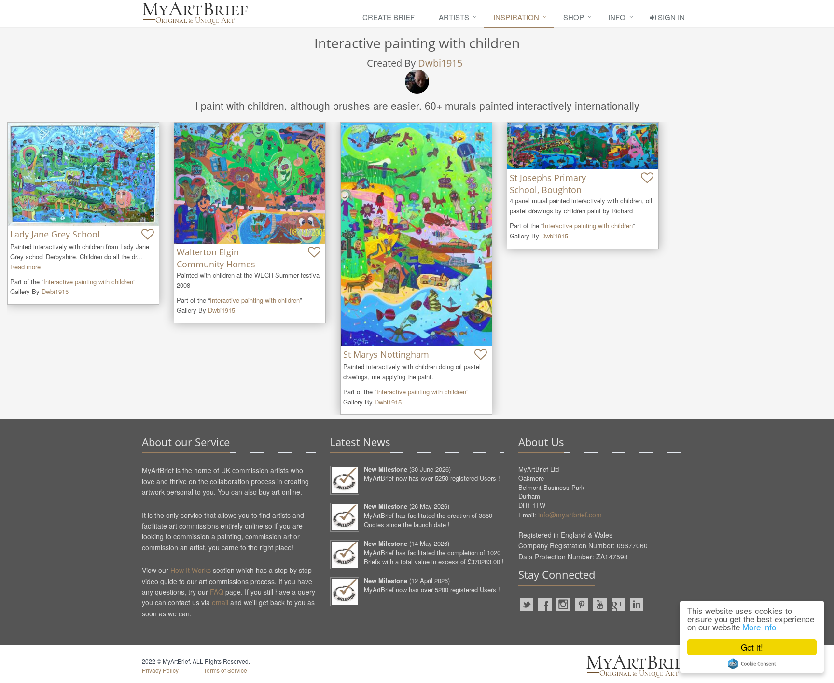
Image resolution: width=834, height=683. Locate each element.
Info (617, 17)
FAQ (216, 592)
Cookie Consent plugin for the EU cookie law (752, 663)
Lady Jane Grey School (55, 234)
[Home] (195, 13)
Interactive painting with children (88, 281)
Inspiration (516, 17)
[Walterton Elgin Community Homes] (249, 183)
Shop (573, 17)
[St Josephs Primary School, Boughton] (582, 146)
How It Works (190, 570)
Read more (25, 266)
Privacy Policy (160, 670)
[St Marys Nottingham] (416, 234)
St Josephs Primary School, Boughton (548, 183)
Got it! (752, 647)
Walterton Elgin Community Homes (216, 258)
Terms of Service (225, 670)
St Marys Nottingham (386, 354)
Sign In (670, 17)
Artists (454, 17)
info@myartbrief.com (570, 514)
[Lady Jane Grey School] (83, 174)
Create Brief (388, 17)
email (220, 602)
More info (759, 627)
